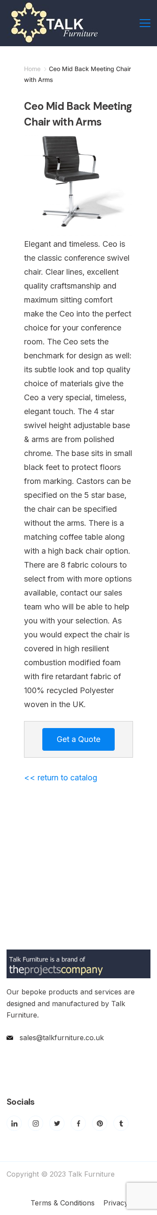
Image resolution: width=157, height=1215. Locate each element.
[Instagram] (35, 1123)
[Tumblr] (121, 1123)
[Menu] (145, 23)
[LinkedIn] (14, 1123)
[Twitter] (57, 1123)
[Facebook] (78, 1123)
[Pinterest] (99, 1123)
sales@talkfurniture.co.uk (62, 1037)
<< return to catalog (60, 777)
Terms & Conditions (63, 1202)
